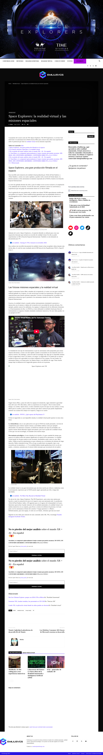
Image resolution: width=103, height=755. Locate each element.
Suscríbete (79, 61)
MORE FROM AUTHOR (29, 653)
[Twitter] (93, 66)
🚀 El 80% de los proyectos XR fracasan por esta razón (80, 211)
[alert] (81, 191)
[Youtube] (96, 66)
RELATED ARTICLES (15, 653)
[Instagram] (90, 66)
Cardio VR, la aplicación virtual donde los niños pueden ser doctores (29, 605)
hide (22, 145)
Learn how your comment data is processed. (41, 727)
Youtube (59, 514)
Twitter (23, 516)
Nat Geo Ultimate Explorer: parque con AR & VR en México (26, 597)
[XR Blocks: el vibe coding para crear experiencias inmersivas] (17, 662)
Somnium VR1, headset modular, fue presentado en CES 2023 (27, 601)
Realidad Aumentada (32, 61)
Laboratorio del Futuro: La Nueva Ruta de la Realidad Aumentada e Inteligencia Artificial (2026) (36, 673)
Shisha (11, 124)
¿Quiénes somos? (76, 753)
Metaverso (19, 61)
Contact (82, 753)
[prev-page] (10, 681)
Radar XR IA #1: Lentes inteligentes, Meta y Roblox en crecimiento (79, 200)
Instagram (11, 516)
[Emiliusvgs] (51, 75)
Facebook (17, 516)
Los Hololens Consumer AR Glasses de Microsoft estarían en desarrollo (52, 631)
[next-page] (12, 681)
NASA (14, 610)
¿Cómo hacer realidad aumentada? (93, 753)
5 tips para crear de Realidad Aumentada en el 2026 (79, 206)
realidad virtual (30, 141)
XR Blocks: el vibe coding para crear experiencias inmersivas (17, 671)
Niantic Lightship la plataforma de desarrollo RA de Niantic (21, 631)
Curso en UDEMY (60, 61)
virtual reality (28, 610)
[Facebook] (88, 66)
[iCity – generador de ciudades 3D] (56, 662)
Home (10, 83)
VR (33, 610)
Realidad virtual (46, 61)
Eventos (70, 61)
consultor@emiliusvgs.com (38, 746)
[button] (99, 61)
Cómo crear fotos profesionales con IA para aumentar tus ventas (81, 216)
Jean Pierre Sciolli (75, 267)
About (69, 753)
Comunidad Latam (8, 61)
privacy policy (23, 546)
